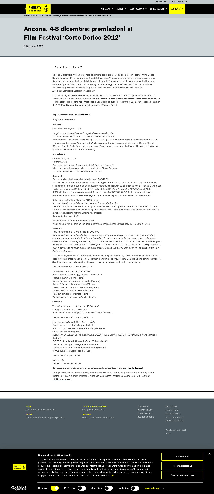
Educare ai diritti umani (94, 406)
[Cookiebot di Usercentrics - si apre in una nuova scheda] (19, 488)
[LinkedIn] (169, 442)
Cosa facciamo (137, 8)
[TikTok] (180, 442)
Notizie (120, 8)
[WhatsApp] (175, 442)
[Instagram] (186, 437)
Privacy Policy (145, 410)
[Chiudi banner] (209, 454)
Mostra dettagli (152, 488)
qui (112, 475)
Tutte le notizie (37, 15)
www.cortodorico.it (80, 114)
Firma (29, 414)
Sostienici (175, 8)
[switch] (82, 488)
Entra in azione (157, 8)
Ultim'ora (48, 15)
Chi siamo (105, 8)
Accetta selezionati (182, 466)
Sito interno (183, 2)
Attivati (86, 414)
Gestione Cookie (146, 417)
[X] (175, 437)
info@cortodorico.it (61, 379)
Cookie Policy (145, 413)
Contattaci (143, 406)
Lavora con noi (160, 2)
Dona (28, 406)
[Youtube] (180, 437)
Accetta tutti (182, 456)
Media (172, 2)
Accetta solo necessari (182, 475)
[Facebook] (169, 437)
